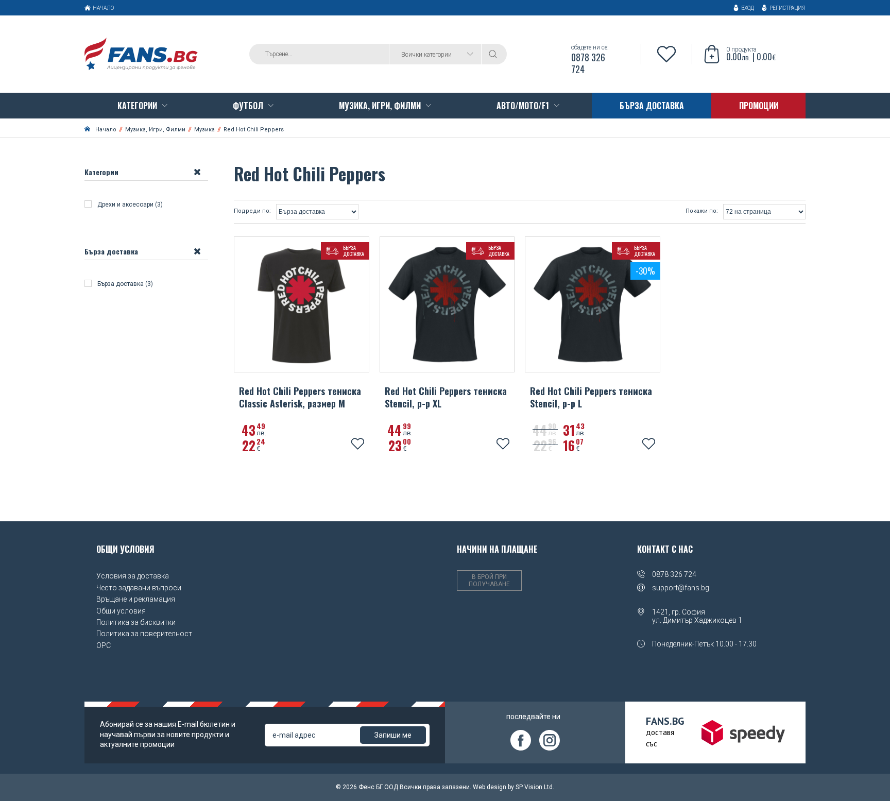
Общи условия (121, 611)
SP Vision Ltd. (535, 787)
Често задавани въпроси (138, 588)
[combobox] (435, 54)
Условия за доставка (132, 576)
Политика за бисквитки (136, 622)
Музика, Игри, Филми (155, 129)
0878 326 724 (674, 574)
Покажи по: (702, 211)
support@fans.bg (680, 588)
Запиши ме (393, 735)
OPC (103, 645)
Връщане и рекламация (135, 599)
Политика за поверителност (144, 633)
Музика (204, 129)
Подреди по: (252, 211)
